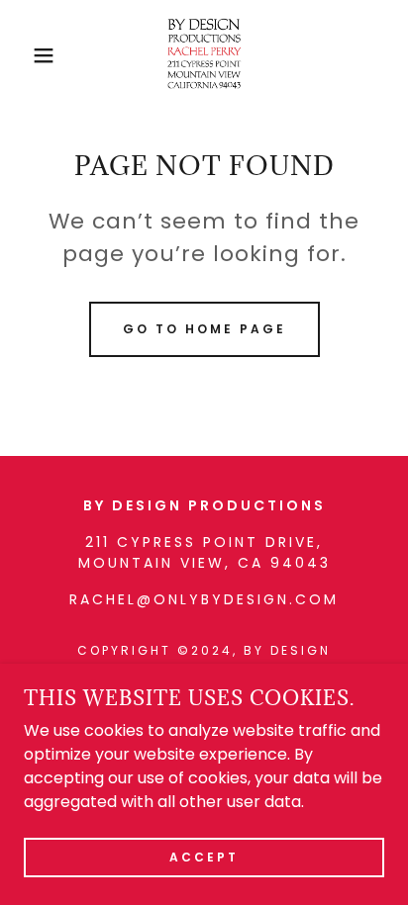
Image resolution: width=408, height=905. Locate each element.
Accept (204, 857)
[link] (204, 55)
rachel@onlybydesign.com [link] (204, 599)
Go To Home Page (204, 328)
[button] (31, 55)
